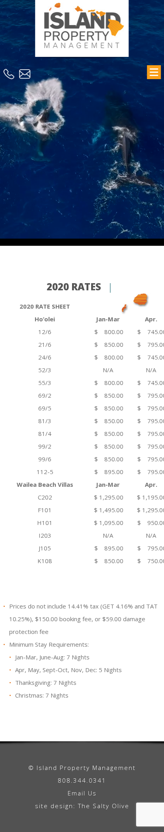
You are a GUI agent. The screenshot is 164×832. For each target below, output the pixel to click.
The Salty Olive (103, 806)
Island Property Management (82, 33)
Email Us (82, 793)
